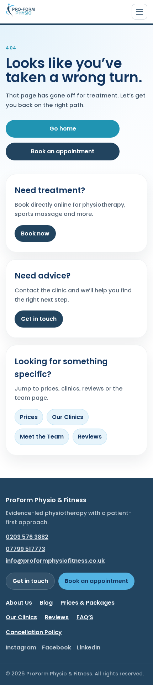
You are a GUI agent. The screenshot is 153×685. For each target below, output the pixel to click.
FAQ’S (84, 617)
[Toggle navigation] (139, 12)
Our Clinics (67, 417)
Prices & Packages (87, 603)
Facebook (56, 647)
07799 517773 (25, 549)
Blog (46, 603)
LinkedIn (88, 647)
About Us (19, 603)
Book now (35, 233)
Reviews (90, 436)
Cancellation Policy (34, 632)
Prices (29, 417)
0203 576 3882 (27, 537)
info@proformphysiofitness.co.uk (55, 561)
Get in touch (39, 319)
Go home (62, 128)
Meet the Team (42, 436)
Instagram (21, 647)
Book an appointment (62, 151)
